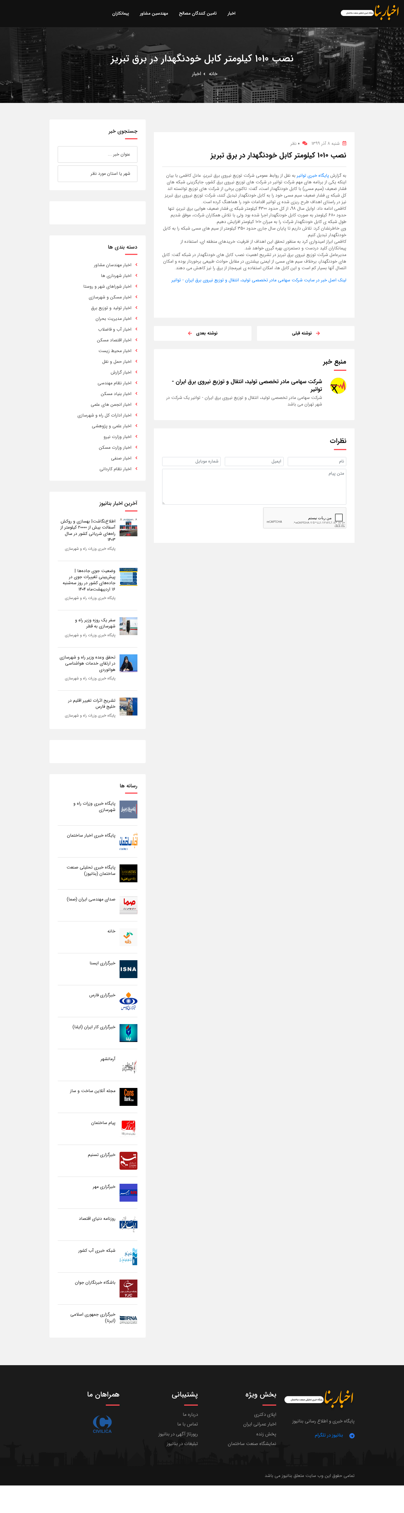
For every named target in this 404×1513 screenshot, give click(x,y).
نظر (295, 143)
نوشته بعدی (207, 333)
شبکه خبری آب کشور (96, 1250)
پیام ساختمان (103, 1122)
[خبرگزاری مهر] (128, 1192)
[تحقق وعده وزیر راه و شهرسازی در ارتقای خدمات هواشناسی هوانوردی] (128, 663)
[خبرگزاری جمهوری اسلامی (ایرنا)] (128, 1320)
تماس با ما (187, 1424)
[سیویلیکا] (102, 1424)
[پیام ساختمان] (128, 1128)
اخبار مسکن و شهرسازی (110, 297)
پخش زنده (266, 1434)
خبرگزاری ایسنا (102, 963)
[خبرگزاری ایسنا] (128, 968)
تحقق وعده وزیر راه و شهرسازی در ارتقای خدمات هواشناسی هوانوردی (87, 663)
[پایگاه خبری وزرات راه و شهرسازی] (128, 809)
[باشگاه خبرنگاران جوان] (128, 1288)
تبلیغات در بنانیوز (182, 1443)
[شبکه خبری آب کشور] (128, 1256)
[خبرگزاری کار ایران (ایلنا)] (128, 1032)
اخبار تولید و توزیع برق (111, 307)
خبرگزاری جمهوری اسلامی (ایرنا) (92, 1317)
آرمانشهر (108, 1058)
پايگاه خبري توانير (312, 175)
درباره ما (190, 1414)
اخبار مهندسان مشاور (112, 265)
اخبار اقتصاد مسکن (114, 340)
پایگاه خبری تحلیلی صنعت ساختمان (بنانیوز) (91, 870)
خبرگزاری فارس (102, 995)
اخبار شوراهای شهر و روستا (107, 286)
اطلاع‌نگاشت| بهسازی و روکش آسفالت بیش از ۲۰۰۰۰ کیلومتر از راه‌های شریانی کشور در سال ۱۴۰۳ (87, 530)
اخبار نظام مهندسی (114, 383)
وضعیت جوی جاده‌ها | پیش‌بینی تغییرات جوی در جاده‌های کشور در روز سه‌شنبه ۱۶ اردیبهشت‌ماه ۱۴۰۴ (89, 580)
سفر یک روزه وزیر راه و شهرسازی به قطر (95, 623)
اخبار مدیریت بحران (113, 318)
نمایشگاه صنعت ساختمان (252, 1443)
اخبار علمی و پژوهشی (111, 426)
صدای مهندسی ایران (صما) (91, 899)
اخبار (196, 74)
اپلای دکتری (265, 1414)
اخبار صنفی (121, 458)
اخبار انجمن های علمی (111, 404)
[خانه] (128, 937)
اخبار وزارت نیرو (117, 436)
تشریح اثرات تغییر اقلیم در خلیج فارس (91, 703)
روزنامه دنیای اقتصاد (97, 1218)
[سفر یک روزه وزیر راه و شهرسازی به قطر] (128, 625)
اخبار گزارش (121, 372)
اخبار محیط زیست (114, 350)
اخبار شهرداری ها (116, 275)
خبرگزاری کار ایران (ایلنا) (94, 1027)
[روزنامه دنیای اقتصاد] (128, 1224)
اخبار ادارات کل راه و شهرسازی (104, 415)
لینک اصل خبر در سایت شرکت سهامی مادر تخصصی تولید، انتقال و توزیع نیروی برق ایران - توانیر (258, 280)
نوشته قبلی (302, 333)
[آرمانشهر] (128, 1064)
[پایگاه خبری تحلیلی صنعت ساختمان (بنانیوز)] (128, 873)
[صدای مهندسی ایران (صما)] (128, 905)
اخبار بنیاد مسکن (116, 393)
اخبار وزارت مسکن (115, 447)
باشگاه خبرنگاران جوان (95, 1282)
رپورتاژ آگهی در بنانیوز (178, 1434)
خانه (213, 74)
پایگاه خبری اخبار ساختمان (91, 835)
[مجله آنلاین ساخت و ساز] (128, 1096)
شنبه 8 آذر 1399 (325, 143)
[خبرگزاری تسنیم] (128, 1160)
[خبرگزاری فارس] (128, 1000)
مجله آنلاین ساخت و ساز (92, 1090)
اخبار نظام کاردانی (115, 469)
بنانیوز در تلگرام (329, 1435)
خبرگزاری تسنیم (101, 1154)
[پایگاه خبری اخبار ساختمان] (128, 841)
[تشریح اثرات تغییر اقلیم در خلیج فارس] (128, 706)
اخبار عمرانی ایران (259, 1424)
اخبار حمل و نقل (116, 361)
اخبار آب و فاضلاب (114, 329)
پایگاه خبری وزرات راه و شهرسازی (90, 549)
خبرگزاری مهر (104, 1186)
